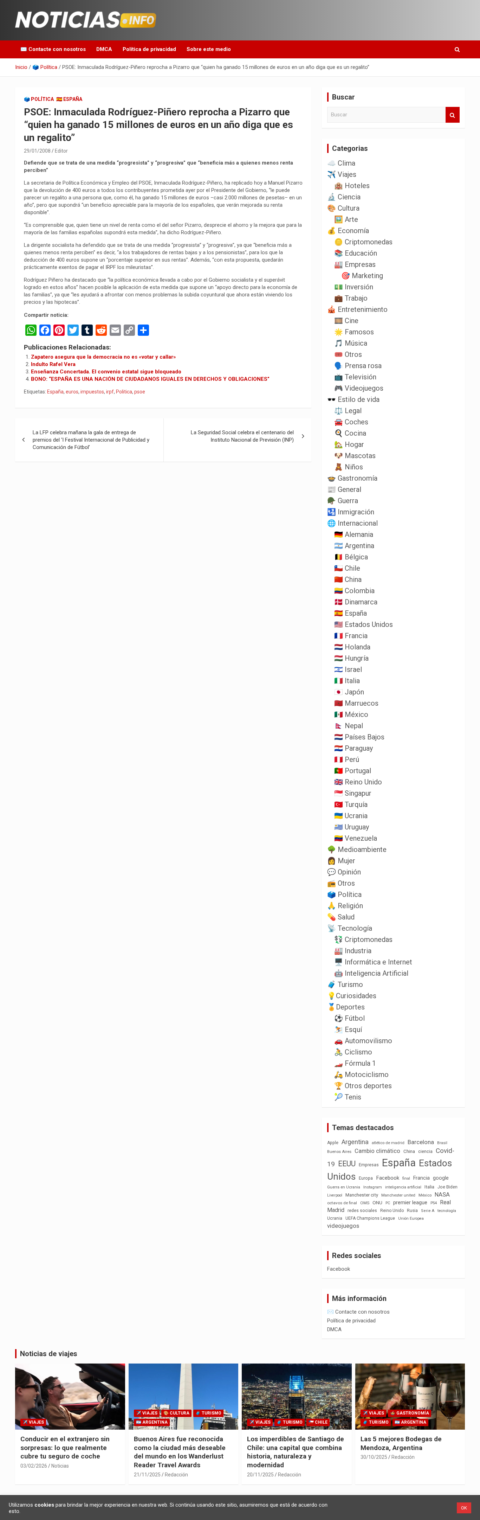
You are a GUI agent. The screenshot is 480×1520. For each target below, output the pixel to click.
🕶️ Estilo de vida (353, 399)
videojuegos (343, 1225)
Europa (366, 1178)
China (409, 1151)
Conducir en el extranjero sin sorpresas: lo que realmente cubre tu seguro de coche (65, 1447)
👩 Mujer (341, 861)
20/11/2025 (260, 1474)
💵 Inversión (353, 287)
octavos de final (342, 1202)
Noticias (60, 1466)
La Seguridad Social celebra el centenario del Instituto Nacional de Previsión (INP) (242, 436)
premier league (410, 1202)
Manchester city (361, 1195)
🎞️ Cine (346, 320)
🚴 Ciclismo (353, 1052)
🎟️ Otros (348, 354)
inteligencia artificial (403, 1187)
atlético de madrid (388, 1143)
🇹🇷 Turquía (351, 804)
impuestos (92, 392)
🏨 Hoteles (352, 185)
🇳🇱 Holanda (352, 647)
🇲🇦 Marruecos (356, 703)
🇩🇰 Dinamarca (355, 602)
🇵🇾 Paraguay (353, 748)
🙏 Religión (345, 906)
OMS (364, 1202)
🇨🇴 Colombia (354, 590)
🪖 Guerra (342, 500)
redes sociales (362, 1210)
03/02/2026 (33, 1466)
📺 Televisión (355, 377)
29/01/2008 (37, 151)
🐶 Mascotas (355, 455)
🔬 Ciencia (344, 197)
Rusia (412, 1210)
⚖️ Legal (348, 410)
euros (72, 392)
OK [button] (464, 1508)
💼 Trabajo (351, 298)
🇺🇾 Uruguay (351, 827)
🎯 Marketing (362, 275)
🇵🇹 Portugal (352, 771)
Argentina (355, 1142)
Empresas (369, 1164)
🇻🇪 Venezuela (355, 838)
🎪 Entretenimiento (357, 309)
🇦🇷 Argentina (354, 545)
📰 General (344, 489)
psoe (139, 392)
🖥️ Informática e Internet (373, 962)
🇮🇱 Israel (348, 669)
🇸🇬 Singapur (352, 793)
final (406, 1178)
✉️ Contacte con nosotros (53, 49)
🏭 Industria (352, 951)
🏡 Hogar (349, 444)
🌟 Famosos (354, 332)
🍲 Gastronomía (352, 478)
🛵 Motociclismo (361, 1074)
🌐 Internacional (352, 523)
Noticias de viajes (48, 1353)
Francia (421, 1178)
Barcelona (421, 1142)
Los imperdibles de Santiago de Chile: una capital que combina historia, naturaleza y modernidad (295, 1452)
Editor (61, 151)
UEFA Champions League (370, 1218)
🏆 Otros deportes (363, 1086)
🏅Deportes (346, 1007)
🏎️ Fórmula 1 (355, 1063)
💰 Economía (348, 230)
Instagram (372, 1187)
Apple (332, 1142)
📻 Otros (341, 883)
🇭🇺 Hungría (351, 658)
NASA (442, 1194)
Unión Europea (411, 1218)
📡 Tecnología (349, 928)
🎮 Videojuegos (358, 388)
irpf (110, 392)
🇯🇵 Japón (349, 692)
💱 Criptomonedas (363, 939)
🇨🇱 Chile (347, 568)
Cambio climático (377, 1151)
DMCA (104, 49)
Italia (429, 1186)
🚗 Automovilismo (363, 1041)
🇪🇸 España (69, 99)
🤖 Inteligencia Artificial (371, 973)
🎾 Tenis (347, 1097)
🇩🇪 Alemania (353, 534)
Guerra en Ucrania (343, 1187)
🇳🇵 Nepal (348, 725)
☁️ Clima (341, 163)
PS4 (433, 1203)
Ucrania (334, 1218)
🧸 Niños (348, 467)
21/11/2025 (147, 1474)
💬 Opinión (344, 872)
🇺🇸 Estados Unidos (363, 624)
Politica (124, 392)
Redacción (176, 1474)
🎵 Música (350, 343)
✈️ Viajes (341, 174)
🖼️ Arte (346, 219)
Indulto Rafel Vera (53, 364)
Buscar (453, 115)
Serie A (427, 1210)
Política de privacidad (149, 49)
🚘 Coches (351, 422)
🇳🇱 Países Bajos (359, 737)
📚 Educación (355, 253)
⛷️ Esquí (348, 1029)
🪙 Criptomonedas (363, 242)
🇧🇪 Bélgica (351, 557)
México (425, 1195)
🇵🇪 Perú (346, 759)
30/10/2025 (374, 1457)
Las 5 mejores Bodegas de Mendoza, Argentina (401, 1443)
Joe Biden (447, 1187)
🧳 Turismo (345, 984)
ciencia (425, 1151)
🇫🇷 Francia (351, 635)
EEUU (347, 1163)
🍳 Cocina (350, 433)
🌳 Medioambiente (357, 849)
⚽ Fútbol (349, 1018)
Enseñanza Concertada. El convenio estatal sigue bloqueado (106, 371)
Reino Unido (392, 1210)
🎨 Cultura (343, 208)
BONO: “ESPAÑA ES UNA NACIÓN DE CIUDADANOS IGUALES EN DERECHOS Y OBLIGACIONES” (150, 379)
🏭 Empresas (355, 264)
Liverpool (334, 1195)
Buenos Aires (339, 1151)
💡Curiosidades (351, 996)
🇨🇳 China (348, 579)
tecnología (446, 1210)
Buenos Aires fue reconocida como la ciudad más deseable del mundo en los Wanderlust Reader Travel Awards (180, 1452)
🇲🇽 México (351, 714)
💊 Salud (341, 917)
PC (387, 1203)
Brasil (442, 1143)
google (441, 1178)
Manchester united (398, 1195)
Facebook (387, 1178)
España (55, 392)
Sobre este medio (209, 49)
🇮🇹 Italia (347, 680)
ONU (377, 1202)
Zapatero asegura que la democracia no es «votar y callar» (103, 357)
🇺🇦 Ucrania (351, 816)
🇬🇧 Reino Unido (358, 782)
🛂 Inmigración (350, 512)
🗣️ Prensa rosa (358, 365)
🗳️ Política (39, 99)
